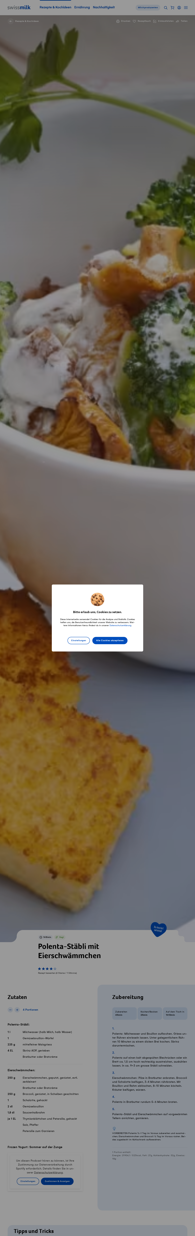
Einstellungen (78, 640)
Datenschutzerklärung (120, 625)
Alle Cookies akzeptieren (110, 640)
